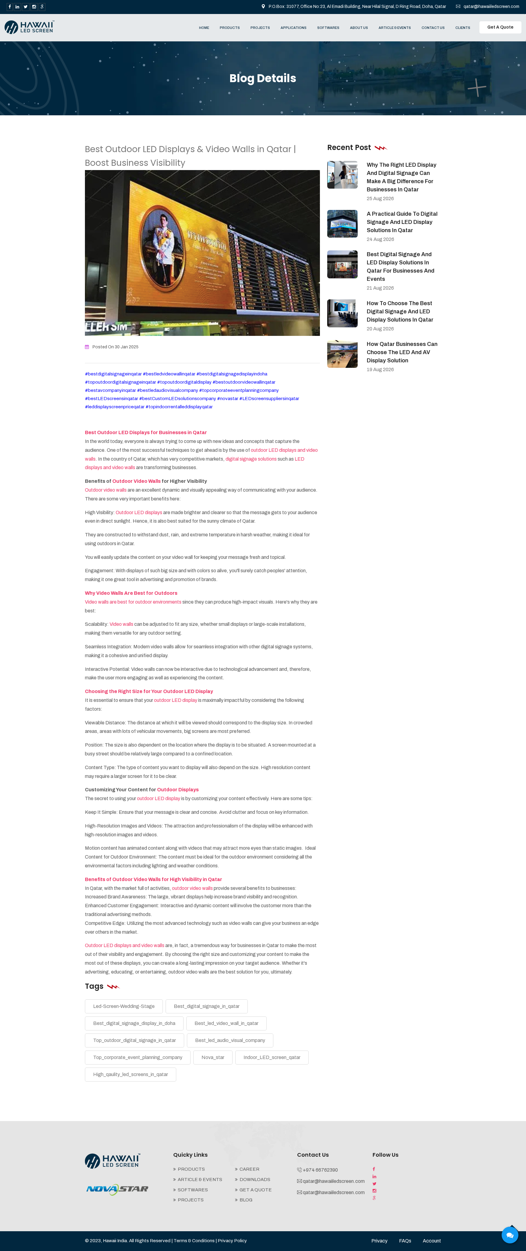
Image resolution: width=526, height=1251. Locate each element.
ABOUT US (359, 28)
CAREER (249, 1169)
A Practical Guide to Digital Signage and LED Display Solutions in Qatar (402, 222)
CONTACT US (433, 28)
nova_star (213, 1057)
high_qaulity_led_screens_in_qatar (130, 1074)
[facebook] (10, 7)
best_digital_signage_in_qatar (207, 1006)
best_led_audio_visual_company (230, 1040)
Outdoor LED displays (139, 512)
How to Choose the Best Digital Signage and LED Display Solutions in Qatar (400, 311)
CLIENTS (462, 28)
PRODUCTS (230, 28)
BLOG (246, 1199)
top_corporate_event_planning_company (137, 1057)
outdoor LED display (175, 700)
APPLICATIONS (294, 28)
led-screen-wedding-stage (124, 1006)
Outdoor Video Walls (136, 481)
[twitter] (26, 7)
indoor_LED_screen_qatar (272, 1057)
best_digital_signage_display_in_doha (134, 1023)
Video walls (121, 624)
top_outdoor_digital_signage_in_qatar (134, 1040)
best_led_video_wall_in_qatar (226, 1023)
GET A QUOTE (256, 1189)
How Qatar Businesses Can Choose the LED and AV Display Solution (402, 352)
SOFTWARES (328, 28)
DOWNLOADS (255, 1179)
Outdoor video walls (106, 490)
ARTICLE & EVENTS (395, 28)
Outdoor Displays (178, 789)
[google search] (42, 7)
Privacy (379, 1240)
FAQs (405, 1240)
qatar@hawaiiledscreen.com (491, 6)
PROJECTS (260, 28)
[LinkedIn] (17, 7)
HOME (204, 28)
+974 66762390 (320, 1170)
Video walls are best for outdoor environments (133, 602)
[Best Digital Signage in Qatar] (29, 27)
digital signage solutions (251, 459)
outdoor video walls (192, 888)
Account (432, 1240)
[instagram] (34, 7)
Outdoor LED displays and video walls (124, 945)
